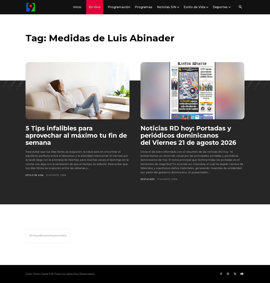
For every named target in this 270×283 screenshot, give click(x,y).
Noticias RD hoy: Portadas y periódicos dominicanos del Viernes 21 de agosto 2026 (188, 135)
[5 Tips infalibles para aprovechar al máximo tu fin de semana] (77, 90)
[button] (240, 7)
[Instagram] (228, 274)
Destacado (148, 179)
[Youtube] (241, 274)
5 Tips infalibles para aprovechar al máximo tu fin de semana (76, 135)
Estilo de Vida (35, 175)
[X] (234, 274)
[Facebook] (221, 274)
